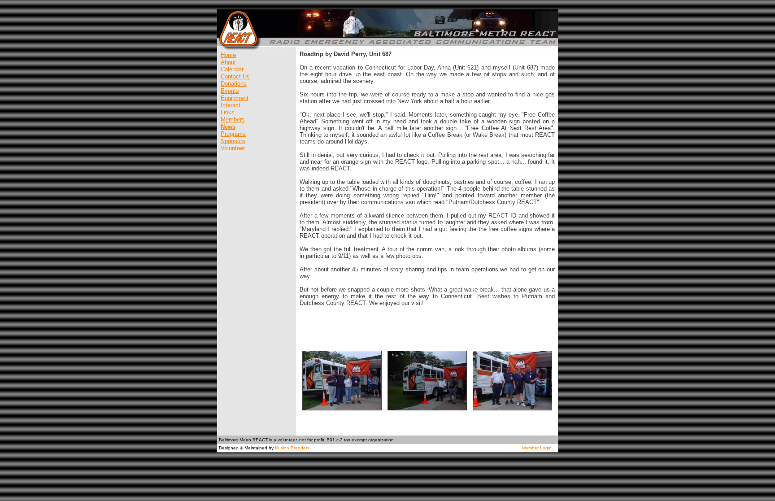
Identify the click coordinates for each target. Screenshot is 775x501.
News (228, 126)
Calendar (232, 69)
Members (233, 119)
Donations (234, 83)
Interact (230, 105)
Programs (233, 134)
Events (230, 90)
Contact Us (235, 76)
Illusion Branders (292, 447)
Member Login (537, 447)
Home (228, 55)
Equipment (234, 98)
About (228, 62)
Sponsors (233, 141)
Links (228, 112)
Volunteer (233, 148)
